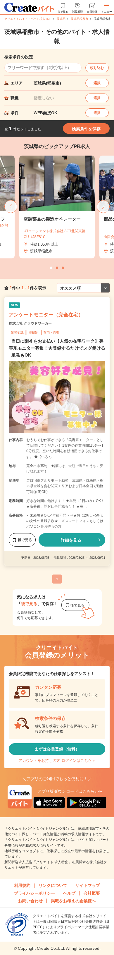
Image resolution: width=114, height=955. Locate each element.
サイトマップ (87, 885)
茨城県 (61, 18)
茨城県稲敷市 (79, 18)
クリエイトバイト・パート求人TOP (27, 18)
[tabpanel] (42, 207)
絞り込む (97, 68)
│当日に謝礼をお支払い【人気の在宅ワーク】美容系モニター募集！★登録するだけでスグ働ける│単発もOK (57, 348)
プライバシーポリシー (34, 893)
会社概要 (92, 893)
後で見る (25, 540)
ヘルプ (69, 893)
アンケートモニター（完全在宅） (46, 315)
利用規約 (22, 885)
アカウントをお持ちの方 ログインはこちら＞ (57, 760)
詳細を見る (71, 540)
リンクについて (53, 885)
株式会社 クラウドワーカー (30, 323)
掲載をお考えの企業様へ (73, 900)
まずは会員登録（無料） (57, 749)
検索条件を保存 (86, 128)
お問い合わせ (30, 900)
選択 (97, 83)
